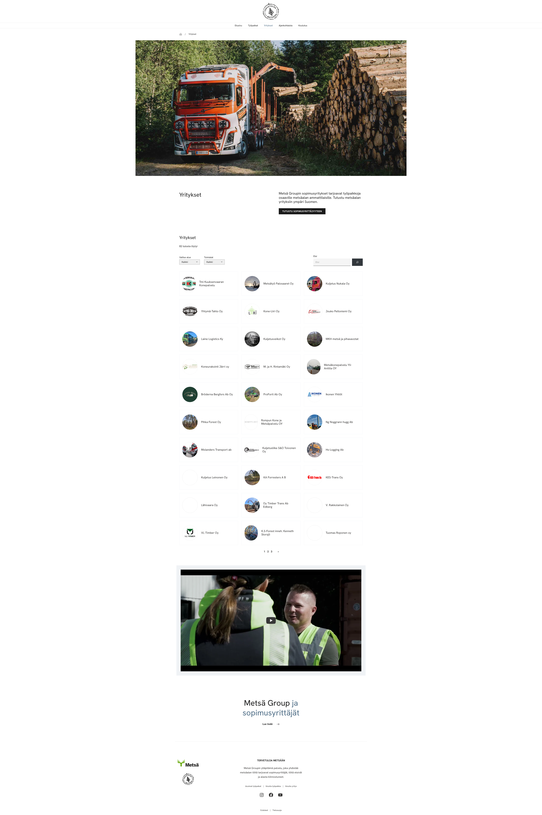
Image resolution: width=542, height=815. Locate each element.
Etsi (315, 256)
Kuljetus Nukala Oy (338, 283)
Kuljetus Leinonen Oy (214, 477)
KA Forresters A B (274, 477)
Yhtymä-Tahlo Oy (212, 311)
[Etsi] (357, 262)
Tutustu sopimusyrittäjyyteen (302, 211)
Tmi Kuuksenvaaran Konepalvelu (211, 283)
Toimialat (208, 257)
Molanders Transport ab (216, 450)
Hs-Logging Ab (335, 450)
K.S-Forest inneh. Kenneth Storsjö (277, 532)
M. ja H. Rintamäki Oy (276, 366)
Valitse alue (185, 257)
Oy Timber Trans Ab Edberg (275, 505)
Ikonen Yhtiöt (334, 394)
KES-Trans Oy (334, 477)
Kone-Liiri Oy (271, 311)
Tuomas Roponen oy (338, 533)
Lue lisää (267, 724)
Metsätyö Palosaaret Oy (278, 283)
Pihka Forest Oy (211, 422)
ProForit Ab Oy (272, 394)
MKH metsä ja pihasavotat (342, 339)
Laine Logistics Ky (212, 339)
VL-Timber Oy (210, 533)
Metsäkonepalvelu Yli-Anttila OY (338, 366)
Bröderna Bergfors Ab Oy (217, 394)
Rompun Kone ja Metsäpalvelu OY (271, 422)
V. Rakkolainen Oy (337, 505)
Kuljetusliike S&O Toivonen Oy (279, 449)
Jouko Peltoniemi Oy (339, 311)
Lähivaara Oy (209, 505)
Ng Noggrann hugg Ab (339, 422)
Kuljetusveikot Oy (274, 339)
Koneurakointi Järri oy (215, 366)
